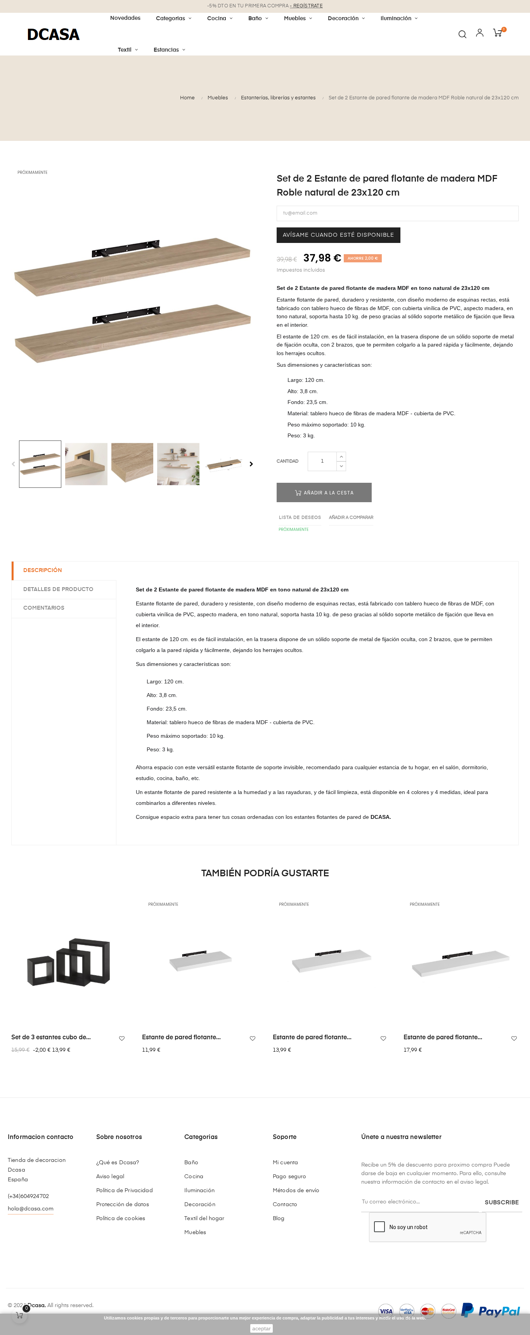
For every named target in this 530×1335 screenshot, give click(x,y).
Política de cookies (120, 1218)
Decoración (199, 1204)
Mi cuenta (285, 1162)
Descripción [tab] (42, 570)
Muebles (195, 1232)
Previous (13, 464)
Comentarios (43, 608)
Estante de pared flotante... (181, 1038)
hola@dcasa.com (31, 1209)
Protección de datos (122, 1204)
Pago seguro (290, 1176)
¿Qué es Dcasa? (117, 1162)
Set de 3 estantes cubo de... (51, 1038)
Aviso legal (110, 1176)
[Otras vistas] (124, 902)
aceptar (261, 1328)
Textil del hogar (204, 1218)
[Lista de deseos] (121, 1038)
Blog (279, 1218)
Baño (191, 1162)
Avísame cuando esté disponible (338, 235)
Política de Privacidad (124, 1190)
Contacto (285, 1204)
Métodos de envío (296, 1190)
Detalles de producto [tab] (58, 589)
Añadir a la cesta (328, 492)
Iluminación (199, 1190)
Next (251, 464)
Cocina (193, 1176)
